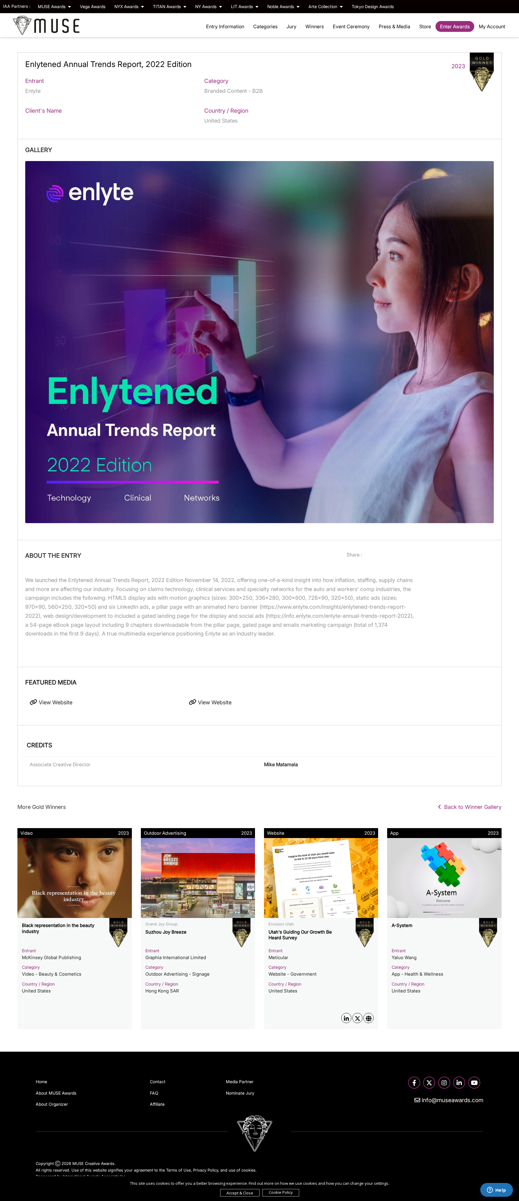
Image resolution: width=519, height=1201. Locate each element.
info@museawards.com (451, 1100)
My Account (492, 26)
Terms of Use (178, 1170)
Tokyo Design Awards (373, 6)
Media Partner (239, 1081)
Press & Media (394, 26)
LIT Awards (242, 6)
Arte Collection (323, 6)
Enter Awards (455, 26)
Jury (291, 26)
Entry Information (225, 26)
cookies (248, 1170)
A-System (402, 925)
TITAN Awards (167, 6)
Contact (157, 1081)
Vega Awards (92, 6)
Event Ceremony (351, 26)
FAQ (154, 1093)
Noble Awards (281, 6)
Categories (265, 26)
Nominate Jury (240, 1093)
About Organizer (52, 1104)
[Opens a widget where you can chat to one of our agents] (496, 1190)
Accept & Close (239, 1193)
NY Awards (206, 6)
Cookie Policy (281, 1192)
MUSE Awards (52, 6)
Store (425, 26)
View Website (54, 702)
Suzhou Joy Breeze (166, 932)
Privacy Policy (205, 1170)
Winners (314, 26)
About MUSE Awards (56, 1093)
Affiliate (157, 1104)
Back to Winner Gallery (471, 807)
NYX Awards (127, 6)
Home (41, 1081)
